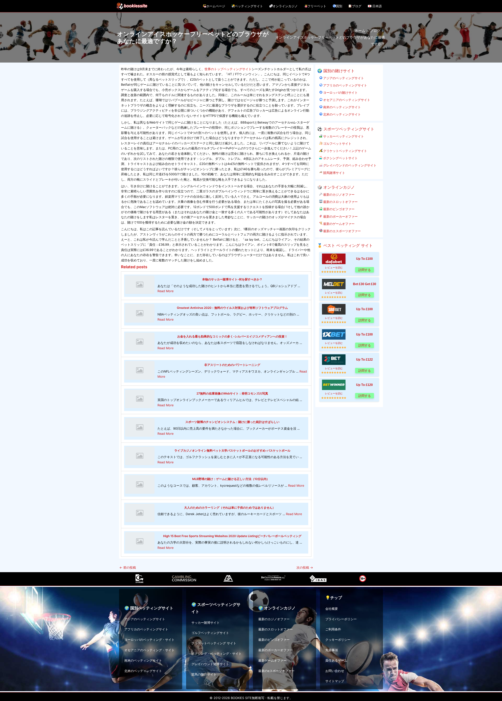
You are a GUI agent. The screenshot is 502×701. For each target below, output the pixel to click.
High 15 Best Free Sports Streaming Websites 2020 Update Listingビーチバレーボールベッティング (232, 536)
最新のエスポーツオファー (341, 231)
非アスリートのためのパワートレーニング (232, 365)
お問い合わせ (334, 671)
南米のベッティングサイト (341, 107)
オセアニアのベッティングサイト (346, 100)
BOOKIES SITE (241, 698)
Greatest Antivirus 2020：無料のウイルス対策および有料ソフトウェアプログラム (232, 308)
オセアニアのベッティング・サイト (149, 650)
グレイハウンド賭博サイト (210, 664)
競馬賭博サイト (333, 173)
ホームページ (215, 6)
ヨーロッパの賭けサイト (340, 92)
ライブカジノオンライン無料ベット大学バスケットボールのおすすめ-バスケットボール (232, 450)
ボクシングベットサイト (340, 158)
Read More (165, 291)
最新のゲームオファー (338, 223)
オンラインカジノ (285, 6)
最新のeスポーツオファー (276, 671)
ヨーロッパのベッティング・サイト (149, 640)
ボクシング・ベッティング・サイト (216, 654)
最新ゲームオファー (272, 660)
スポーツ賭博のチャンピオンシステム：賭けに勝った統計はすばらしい (232, 422)
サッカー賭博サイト (205, 623)
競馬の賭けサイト (203, 674)
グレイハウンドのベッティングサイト (349, 165)
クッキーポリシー (337, 640)
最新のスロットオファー (340, 202)
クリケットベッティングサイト (344, 151)
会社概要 (331, 609)
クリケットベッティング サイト (213, 643)
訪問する (364, 269)
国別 (339, 6)
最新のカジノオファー (338, 194)
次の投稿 (304, 567)
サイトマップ (334, 681)
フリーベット (316, 6)
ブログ (356, 6)
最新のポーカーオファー (340, 216)
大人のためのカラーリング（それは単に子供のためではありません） (229, 507)
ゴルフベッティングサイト (210, 633)
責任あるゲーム (336, 660)
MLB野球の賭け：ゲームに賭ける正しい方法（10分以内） (230, 479)
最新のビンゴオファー (338, 209)
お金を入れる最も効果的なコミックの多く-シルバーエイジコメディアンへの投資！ (232, 336)
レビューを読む (334, 267)
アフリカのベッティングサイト (344, 85)
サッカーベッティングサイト (343, 136)
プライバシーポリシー (341, 619)
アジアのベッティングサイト (343, 78)
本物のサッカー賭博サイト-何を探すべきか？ (232, 279)
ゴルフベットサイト (336, 143)
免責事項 (331, 650)
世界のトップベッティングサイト (228, 69)
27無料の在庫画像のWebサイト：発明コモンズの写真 (232, 393)
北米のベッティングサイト (341, 114)
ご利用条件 (333, 629)
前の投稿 (127, 567)
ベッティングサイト (249, 6)
